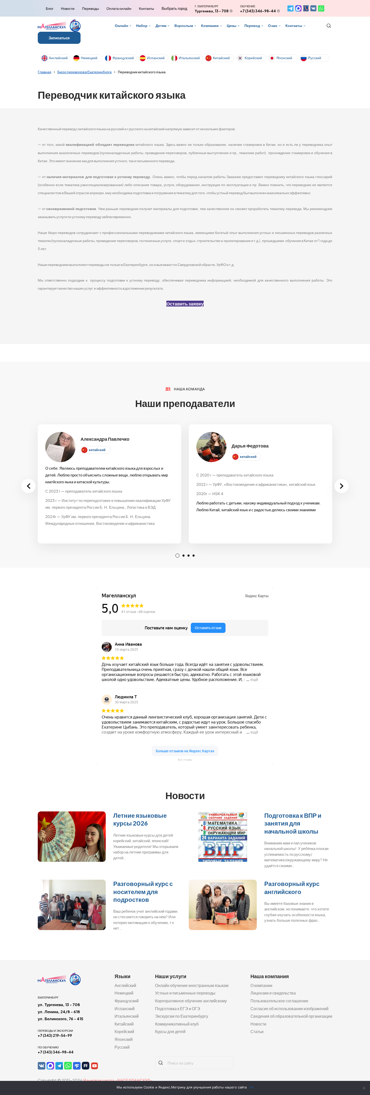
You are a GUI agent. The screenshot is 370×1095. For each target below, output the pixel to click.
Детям (161, 25)
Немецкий (89, 57)
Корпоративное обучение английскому (191, 1000)
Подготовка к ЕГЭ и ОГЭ (177, 1008)
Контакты (146, 8)
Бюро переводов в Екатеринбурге (84, 72)
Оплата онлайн (118, 8)
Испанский (156, 57)
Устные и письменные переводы (185, 993)
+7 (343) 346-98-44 (258, 11)
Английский (58, 57)
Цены (231, 25)
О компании (261, 985)
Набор (141, 25)
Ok (251, 1087)
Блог (49, 8)
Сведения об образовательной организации (291, 1016)
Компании (210, 25)
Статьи (257, 1031)
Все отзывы (185, 759)
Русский (314, 57)
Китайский (221, 57)
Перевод (252, 25)
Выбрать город (174, 8)
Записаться (59, 37)
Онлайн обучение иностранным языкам (192, 985)
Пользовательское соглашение (279, 1000)
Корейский (253, 57)
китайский (97, 450)
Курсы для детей (170, 1031)
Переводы (90, 8)
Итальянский (189, 57)
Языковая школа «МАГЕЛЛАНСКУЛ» (117, 1080)
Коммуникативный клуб (177, 1023)
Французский (123, 57)
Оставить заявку (185, 303)
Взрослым (183, 25)
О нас (272, 25)
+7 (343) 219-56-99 (55, 1035)
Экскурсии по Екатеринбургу (181, 1016)
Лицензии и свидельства (273, 993)
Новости (68, 8)
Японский (284, 57)
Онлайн (121, 25)
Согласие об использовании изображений (289, 1008)
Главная (44, 72)
